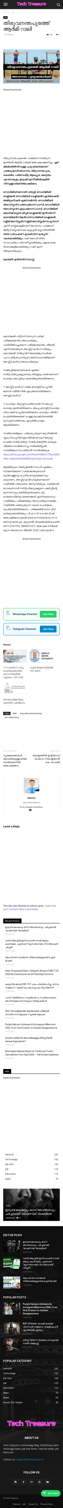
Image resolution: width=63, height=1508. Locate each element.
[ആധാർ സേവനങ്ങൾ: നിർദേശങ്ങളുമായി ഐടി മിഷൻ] (11, 1283)
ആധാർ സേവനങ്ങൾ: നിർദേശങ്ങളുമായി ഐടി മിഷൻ (30, 959)
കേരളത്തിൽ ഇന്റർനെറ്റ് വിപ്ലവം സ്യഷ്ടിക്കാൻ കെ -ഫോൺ (46, 759)
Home (6, 12)
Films (8, 1206)
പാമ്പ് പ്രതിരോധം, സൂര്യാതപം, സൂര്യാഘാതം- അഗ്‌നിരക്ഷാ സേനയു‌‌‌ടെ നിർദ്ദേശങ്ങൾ (31, 999)
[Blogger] (15, 1482)
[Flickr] (31, 1482)
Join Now (48, 614)
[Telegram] (39, 42)
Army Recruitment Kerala (31, 713)
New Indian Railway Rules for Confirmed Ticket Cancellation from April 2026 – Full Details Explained (31, 1053)
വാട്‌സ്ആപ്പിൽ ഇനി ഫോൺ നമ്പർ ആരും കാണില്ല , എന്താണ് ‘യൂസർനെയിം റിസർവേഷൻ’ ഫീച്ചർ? (31, 944)
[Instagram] (39, 1482)
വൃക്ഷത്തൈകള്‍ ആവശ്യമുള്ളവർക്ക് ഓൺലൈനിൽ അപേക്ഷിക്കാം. (14, 760)
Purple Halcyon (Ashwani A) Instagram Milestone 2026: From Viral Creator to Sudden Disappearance (31, 1026)
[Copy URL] (46, 42)
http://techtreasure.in (31, 802)
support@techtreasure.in (29, 1459)
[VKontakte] (47, 1482)
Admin (31, 797)
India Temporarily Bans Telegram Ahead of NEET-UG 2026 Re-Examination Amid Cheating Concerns (32, 972)
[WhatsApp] (31, 42)
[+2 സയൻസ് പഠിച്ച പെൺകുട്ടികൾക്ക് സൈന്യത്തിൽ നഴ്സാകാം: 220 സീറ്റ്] (15, 656)
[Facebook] (16, 42)
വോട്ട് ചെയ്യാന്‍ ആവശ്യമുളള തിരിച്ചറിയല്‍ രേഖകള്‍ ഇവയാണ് (28, 1040)
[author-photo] (31, 793)
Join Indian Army (12, 717)
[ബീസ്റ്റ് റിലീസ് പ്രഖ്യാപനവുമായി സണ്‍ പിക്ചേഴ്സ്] (11, 1345)
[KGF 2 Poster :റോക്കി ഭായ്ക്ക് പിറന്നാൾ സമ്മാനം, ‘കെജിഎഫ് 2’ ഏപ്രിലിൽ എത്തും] (11, 1328)
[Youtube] (31, 810)
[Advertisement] (31, 123)
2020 (14, 713)
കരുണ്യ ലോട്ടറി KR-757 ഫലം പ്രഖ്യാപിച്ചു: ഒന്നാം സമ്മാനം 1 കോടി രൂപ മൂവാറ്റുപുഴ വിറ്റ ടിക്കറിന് (32, 986)
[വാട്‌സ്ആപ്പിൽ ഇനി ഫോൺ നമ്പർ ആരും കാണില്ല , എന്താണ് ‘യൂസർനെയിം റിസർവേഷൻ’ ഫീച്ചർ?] (11, 1263)
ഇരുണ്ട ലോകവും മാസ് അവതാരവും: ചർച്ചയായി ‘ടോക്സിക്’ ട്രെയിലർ (30, 929)
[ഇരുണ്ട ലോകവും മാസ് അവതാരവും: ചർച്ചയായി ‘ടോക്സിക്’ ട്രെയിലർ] (11, 1246)
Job (13, 12)
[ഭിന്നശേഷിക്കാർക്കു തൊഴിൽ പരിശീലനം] (15, 688)
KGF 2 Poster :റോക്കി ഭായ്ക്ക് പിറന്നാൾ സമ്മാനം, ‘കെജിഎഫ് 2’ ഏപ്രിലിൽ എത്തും (40, 1326)
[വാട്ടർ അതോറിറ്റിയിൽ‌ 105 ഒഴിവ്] (41, 656)
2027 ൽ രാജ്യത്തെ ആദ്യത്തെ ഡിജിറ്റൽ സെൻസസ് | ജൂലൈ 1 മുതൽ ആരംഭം (27, 1013)
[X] (24, 42)
